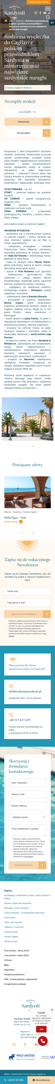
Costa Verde (10, 917)
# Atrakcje (26, 88)
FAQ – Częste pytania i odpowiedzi (20, 979)
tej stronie (29, 856)
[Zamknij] (52, 1009)
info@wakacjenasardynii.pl (25, 691)
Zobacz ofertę (11, 521)
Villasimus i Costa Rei (13, 927)
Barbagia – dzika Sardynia (16, 908)
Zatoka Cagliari (11, 936)
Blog (6, 965)
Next (33, 446)
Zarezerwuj (23, 121)
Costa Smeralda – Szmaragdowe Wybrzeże (24, 913)
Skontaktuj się (43, 1080)
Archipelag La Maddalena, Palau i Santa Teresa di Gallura (27, 897)
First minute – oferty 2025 (16, 950)
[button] (43, 1041)
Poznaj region (23, 133)
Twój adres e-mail (16, 602)
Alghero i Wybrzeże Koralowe (17, 903)
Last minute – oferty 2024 (16, 955)
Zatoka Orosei (10, 941)
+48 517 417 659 (15, 1080)
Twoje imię (12, 591)
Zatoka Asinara (11, 932)
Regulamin (9, 969)
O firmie (8, 960)
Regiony (8, 890)
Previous (22, 446)
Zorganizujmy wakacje (39, 2)
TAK (41, 1029)
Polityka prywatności (14, 974)
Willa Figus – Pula (15, 517)
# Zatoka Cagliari (13, 88)
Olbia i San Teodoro (13, 922)
